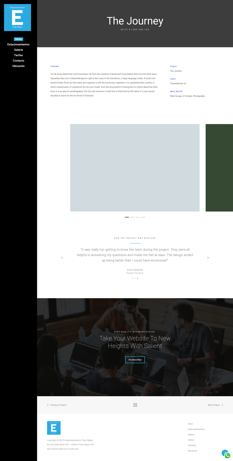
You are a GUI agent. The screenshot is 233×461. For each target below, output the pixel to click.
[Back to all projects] (135, 404)
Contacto (192, 445)
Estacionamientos (196, 429)
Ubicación (192, 451)
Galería (191, 434)
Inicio (190, 424)
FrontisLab (73, 449)
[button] (135, 359)
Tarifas (191, 440)
